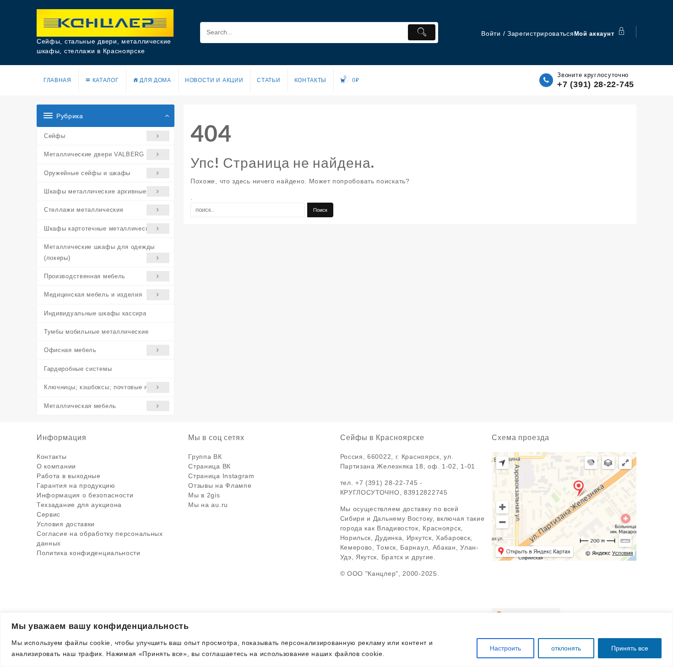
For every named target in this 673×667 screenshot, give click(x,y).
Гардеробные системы (78, 368)
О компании (56, 466)
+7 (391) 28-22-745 (595, 84)
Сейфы (54, 135)
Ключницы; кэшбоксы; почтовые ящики (103, 387)
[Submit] (421, 32)
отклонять (566, 648)
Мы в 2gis (204, 495)
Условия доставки (66, 524)
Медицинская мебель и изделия (93, 294)
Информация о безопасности (85, 495)
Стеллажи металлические (83, 209)
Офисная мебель (70, 350)
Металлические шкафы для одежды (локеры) (99, 252)
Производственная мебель (84, 276)
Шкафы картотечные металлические (100, 228)
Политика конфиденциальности (89, 553)
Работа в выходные (69, 476)
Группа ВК (205, 456)
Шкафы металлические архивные (95, 191)
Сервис (48, 514)
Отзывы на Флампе (219, 485)
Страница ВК (209, 466)
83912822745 (426, 492)
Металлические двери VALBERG (94, 154)
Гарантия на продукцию (76, 485)
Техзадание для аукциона (79, 504)
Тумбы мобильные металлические (96, 331)
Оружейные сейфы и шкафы (87, 173)
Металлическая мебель (80, 405)
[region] (336, 639)
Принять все (629, 648)
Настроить (505, 648)
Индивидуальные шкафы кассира (95, 313)
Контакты (52, 456)
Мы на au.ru (208, 504)
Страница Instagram (221, 476)
